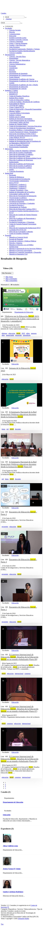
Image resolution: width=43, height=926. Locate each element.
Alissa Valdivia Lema (10, 846)
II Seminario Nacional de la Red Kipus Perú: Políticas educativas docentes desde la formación (18, 414)
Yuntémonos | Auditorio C (17, 188)
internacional (19, 673)
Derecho (12, 32)
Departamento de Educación (18, 87)
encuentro (5, 526)
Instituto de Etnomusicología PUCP (21, 139)
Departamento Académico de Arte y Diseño (23, 85)
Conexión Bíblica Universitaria (19, 113)
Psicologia (12, 71)
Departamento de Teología (18, 207)
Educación (12, 36)
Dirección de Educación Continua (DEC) (22, 209)
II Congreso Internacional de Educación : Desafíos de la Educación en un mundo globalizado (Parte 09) (19, 656)
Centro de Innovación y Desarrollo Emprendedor (25, 109)
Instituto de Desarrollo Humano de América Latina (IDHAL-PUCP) (23, 136)
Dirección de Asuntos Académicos (20, 166)
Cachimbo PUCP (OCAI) (17, 230)
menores (34, 333)
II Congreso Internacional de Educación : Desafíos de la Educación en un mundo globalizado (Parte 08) (19, 758)
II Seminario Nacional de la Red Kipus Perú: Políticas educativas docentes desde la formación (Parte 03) (18, 464)
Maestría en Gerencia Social (18, 237)
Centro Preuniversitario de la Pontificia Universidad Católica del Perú (22, 121)
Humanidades (13, 58)
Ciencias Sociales (15, 30)
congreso (27, 673)
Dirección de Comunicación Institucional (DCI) (24, 228)
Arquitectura (13, 68)
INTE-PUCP (13, 92)
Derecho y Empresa (15, 243)
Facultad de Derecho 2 (16, 205)
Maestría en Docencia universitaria (20, 250)
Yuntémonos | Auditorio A (17, 184)
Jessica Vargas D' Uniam (11, 869)
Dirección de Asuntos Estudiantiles (20, 152)
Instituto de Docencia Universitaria (20, 119)
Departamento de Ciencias (18, 88)
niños (28, 333)
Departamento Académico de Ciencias (21, 79)
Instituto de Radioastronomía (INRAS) (22, 200)
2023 (23, 333)
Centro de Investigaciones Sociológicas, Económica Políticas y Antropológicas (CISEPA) (25, 129)
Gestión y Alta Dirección (17, 45)
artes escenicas (14, 62)
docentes (18, 429)
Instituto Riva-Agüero (16, 98)
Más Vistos (9, 277)
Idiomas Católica (14, 111)
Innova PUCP (13, 183)
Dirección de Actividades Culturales (21, 232)
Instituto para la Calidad (17, 117)
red (7, 429)
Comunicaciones (14, 34)
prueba (11, 169)
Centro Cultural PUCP (16, 107)
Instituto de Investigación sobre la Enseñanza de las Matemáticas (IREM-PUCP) (25, 142)
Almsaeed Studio (23, 918)
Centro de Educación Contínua (19, 100)
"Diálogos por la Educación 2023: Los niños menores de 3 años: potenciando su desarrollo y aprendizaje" (20, 318)
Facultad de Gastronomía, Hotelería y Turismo (24, 49)
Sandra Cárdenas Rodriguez (13, 892)
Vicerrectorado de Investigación (19, 179)
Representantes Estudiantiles (18, 147)
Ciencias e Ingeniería (16, 41)
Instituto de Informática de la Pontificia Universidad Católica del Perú (22, 193)
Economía (12, 66)
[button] (3, 13)
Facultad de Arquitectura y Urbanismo (21, 222)
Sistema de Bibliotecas (16, 177)
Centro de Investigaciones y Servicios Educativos (25, 126)
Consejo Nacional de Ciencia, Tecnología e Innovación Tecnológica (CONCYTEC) (23, 133)
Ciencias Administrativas (17, 64)
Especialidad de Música (17, 103)
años (3, 335)
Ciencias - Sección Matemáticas (19, 60)
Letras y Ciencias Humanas (18, 43)
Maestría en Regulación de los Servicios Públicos (25, 248)
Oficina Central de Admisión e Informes (22, 151)
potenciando (10, 335)
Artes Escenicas (14, 47)
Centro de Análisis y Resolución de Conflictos (24, 102)
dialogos (4, 333)
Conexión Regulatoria (16, 171)
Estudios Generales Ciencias (18, 39)
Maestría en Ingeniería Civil (18, 254)
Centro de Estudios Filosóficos (19, 96)
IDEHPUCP (13, 94)
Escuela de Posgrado (16, 239)
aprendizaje (26, 335)
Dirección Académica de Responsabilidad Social (25, 158)
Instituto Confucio (15, 115)
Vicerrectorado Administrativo (19, 181)
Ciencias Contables (15, 53)
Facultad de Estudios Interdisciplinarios (22, 51)
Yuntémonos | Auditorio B (17, 186)
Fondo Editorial (14, 77)
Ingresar (8, 19)
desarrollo (18, 335)
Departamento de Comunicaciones (20, 75)
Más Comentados (11, 279)
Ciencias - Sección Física (17, 56)
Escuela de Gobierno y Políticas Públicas (22, 241)
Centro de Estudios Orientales (19, 145)
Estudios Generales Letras (17, 38)
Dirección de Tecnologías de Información (22, 196)
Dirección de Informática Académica (21, 154)
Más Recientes (7, 273)
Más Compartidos (11, 280)
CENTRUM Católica (16, 105)
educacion (11, 333)
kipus (3, 429)
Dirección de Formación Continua (20, 168)
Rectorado (12, 175)
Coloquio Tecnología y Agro (18, 190)
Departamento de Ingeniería (18, 73)
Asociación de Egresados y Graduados (22, 203)
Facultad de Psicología (16, 201)
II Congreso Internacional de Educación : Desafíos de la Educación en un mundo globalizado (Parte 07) (19, 708)
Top (2, 924)
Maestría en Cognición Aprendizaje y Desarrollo (25, 252)
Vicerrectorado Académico (18, 198)
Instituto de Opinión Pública (18, 124)
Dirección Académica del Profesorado (21, 164)
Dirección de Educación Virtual (19, 156)
